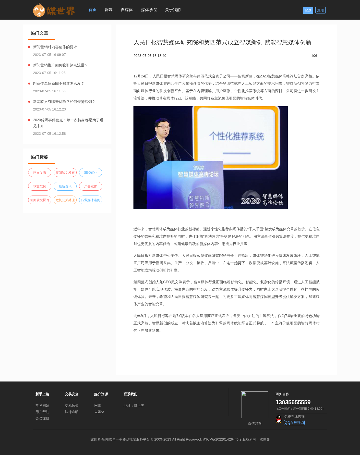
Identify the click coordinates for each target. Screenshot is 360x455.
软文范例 (39, 186)
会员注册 (42, 418)
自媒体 (127, 10)
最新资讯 (65, 186)
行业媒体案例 (90, 200)
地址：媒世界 (134, 405)
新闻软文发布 (65, 172)
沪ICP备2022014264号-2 (222, 439)
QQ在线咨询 (294, 423)
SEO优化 (90, 172)
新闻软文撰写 (39, 200)
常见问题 (42, 405)
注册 (320, 10)
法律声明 (72, 412)
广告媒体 (90, 186)
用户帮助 (42, 412)
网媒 (109, 10)
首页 (92, 10)
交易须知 (72, 405)
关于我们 (173, 10)
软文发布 (39, 172)
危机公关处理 (65, 200)
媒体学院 (149, 10)
